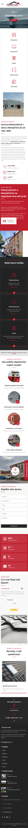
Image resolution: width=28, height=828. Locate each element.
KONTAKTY (14, 20)
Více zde (14, 23)
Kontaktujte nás (5, 742)
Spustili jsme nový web (10, 686)
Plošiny (3, 760)
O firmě (3, 750)
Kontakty (14, 353)
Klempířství (4, 753)
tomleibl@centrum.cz (7, 812)
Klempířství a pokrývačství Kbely (14, 824)
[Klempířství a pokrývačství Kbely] (14, 4)
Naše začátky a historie (12, 783)
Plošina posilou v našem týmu (13, 790)
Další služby (4, 763)
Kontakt (4, 767)
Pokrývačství (5, 757)
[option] (14, 595)
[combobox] (14, 513)
